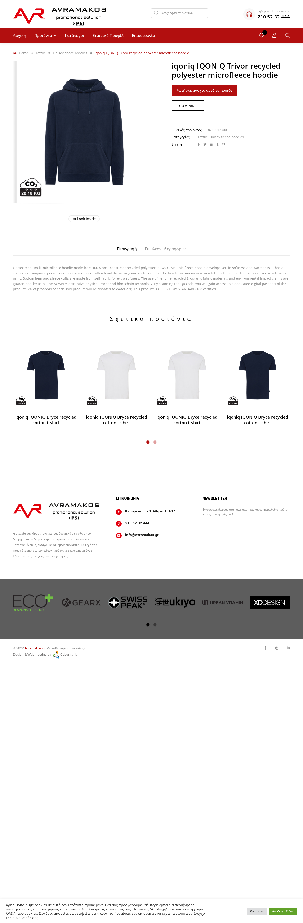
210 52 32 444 (137, 523)
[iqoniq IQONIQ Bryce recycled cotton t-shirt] (46, 375)
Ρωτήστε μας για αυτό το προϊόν (204, 90)
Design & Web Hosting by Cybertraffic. (46, 654)
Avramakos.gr (35, 648)
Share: (178, 144)
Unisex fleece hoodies (226, 137)
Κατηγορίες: (181, 137)
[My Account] (274, 35)
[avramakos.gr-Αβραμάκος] (60, 14)
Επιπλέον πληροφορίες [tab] (165, 248)
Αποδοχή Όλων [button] (283, 911)
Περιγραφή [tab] (127, 248)
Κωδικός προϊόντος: (187, 130)
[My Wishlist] (261, 35)
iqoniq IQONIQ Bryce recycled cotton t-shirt (45, 420)
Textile (203, 137)
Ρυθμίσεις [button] (257, 911)
